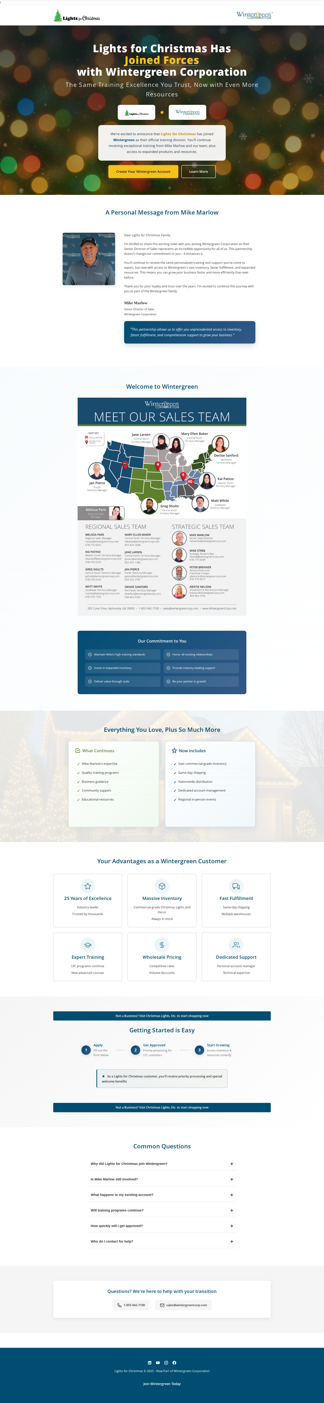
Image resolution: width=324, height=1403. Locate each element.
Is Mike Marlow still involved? (162, 1179)
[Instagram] (166, 1363)
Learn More (198, 171)
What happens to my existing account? (162, 1195)
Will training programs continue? (162, 1210)
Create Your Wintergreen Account (143, 171)
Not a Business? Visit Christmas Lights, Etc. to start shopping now (162, 1016)
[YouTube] (158, 1363)
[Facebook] (174, 1363)
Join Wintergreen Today (162, 1383)
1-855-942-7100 (134, 1305)
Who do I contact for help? (162, 1241)
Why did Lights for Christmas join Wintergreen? (162, 1164)
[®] (253, 15)
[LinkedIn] (149, 1363)
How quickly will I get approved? (162, 1226)
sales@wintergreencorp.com (186, 1305)
